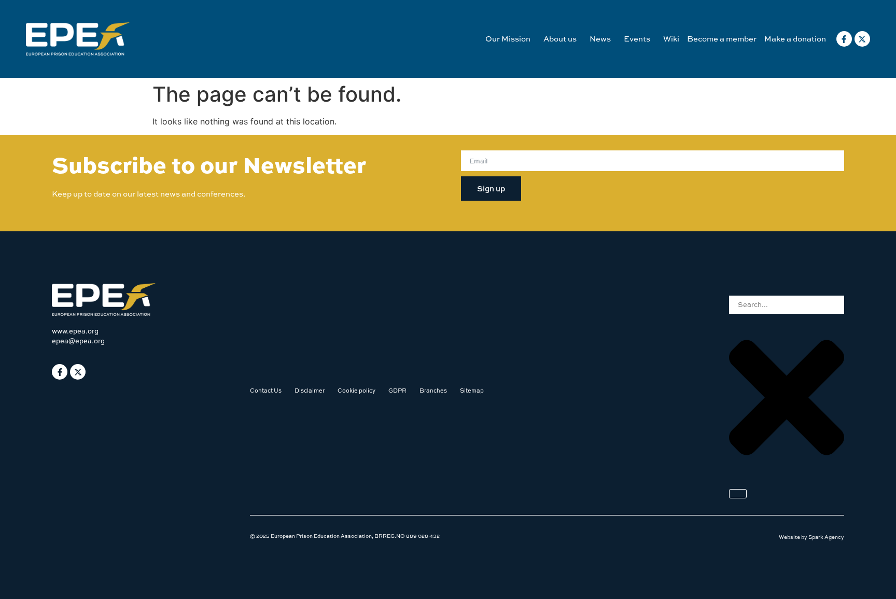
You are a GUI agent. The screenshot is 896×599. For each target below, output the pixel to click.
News (600, 38)
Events (637, 38)
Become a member (722, 38)
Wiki (671, 38)
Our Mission (507, 38)
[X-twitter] (862, 39)
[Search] (738, 493)
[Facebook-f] (844, 39)
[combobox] (786, 305)
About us (560, 38)
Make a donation (795, 38)
